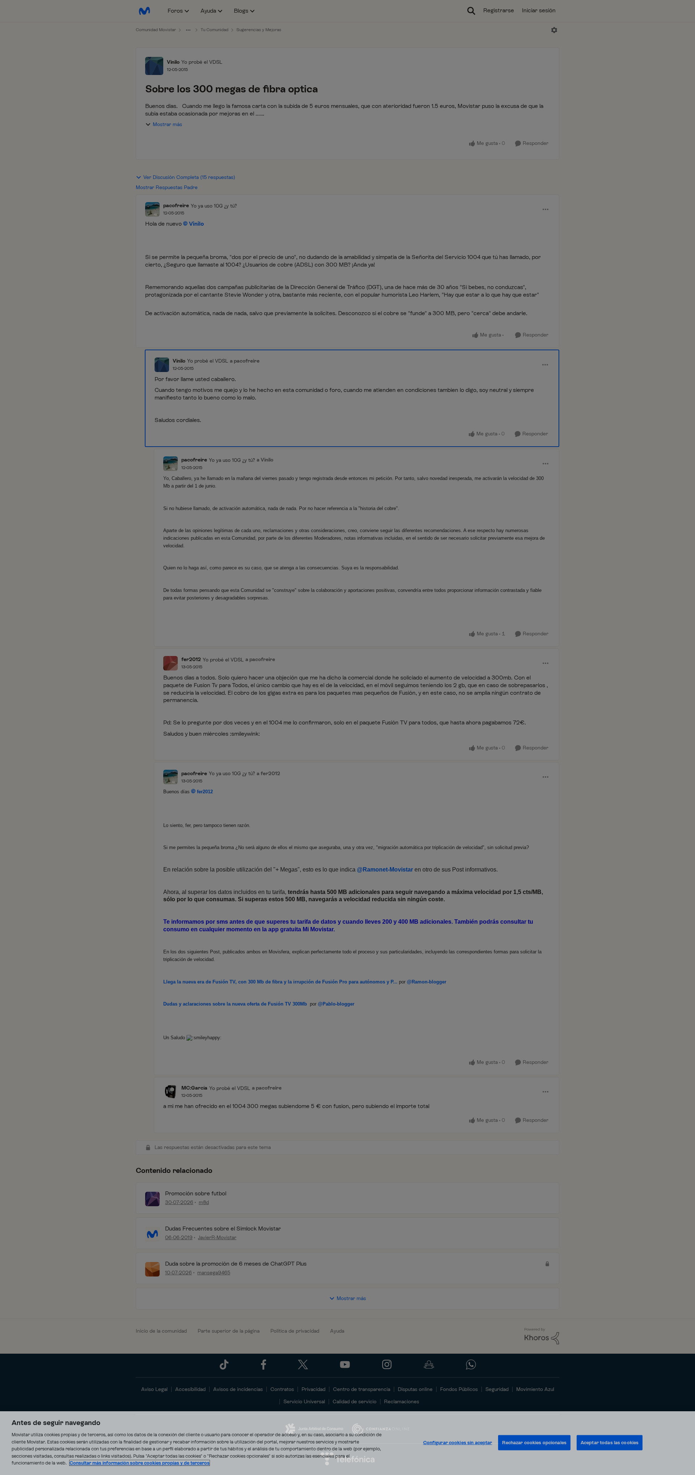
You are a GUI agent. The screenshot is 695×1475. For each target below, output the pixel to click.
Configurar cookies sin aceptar (457, 1442)
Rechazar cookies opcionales (534, 1442)
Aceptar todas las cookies (610, 1442)
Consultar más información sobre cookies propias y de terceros (140, 1463)
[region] (347, 1443)
